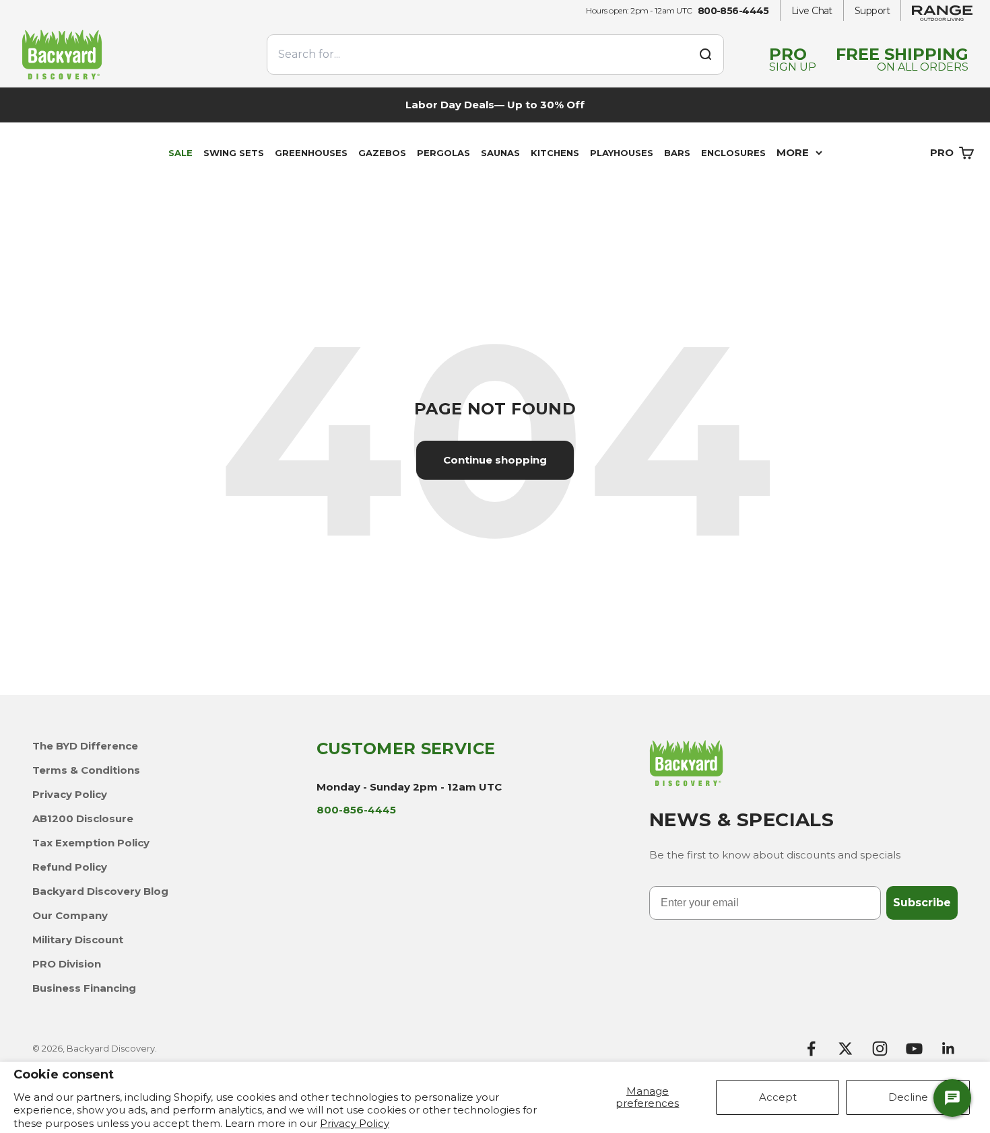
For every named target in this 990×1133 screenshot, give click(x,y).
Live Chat (811, 11)
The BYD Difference (85, 745)
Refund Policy (69, 867)
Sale (180, 152)
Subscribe (922, 902)
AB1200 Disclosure (82, 818)
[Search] (705, 54)
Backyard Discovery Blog (100, 891)
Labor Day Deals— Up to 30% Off (495, 104)
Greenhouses (311, 152)
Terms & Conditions (86, 770)
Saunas (500, 152)
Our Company (70, 915)
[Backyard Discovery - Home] (136, 54)
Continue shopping (495, 459)
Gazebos (382, 152)
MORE (793, 152)
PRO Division (66, 963)
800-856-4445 (733, 10)
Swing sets (233, 152)
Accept (778, 1097)
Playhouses (621, 152)
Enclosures (733, 152)
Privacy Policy (354, 1123)
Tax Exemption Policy (91, 842)
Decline (908, 1097)
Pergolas (443, 152)
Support (872, 10)
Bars (677, 152)
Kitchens (555, 152)
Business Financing (84, 988)
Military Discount (77, 939)
